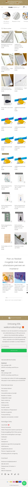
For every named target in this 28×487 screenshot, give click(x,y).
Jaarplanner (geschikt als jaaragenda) (10, 444)
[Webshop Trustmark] (9, 318)
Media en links (5, 402)
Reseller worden (5, 407)
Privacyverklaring (5, 414)
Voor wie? (3, 439)
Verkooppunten (5, 405)
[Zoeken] (26, 7)
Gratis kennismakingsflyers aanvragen (11, 434)
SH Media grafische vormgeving (9, 453)
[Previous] (2, 3)
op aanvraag (22, 378)
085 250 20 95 (5, 464)
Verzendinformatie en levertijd (8, 393)
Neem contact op (5, 400)
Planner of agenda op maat (8, 451)
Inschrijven (14, 350)
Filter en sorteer (7, 28)
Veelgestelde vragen (6, 398)
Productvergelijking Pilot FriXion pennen (11, 432)
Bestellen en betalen (6, 395)
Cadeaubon (4, 437)
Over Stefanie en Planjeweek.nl (9, 409)
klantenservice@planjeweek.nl (9, 461)
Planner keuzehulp (6, 427)
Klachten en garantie (6, 412)
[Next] (26, 3)
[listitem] (14, 2)
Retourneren (4, 390)
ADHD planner (5, 446)
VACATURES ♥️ (5, 425)
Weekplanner (4, 441)
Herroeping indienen (6, 388)
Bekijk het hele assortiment (13, 300)
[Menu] (2, 7)
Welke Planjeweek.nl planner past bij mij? (11, 429)
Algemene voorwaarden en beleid (9, 417)
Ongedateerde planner (7, 448)
